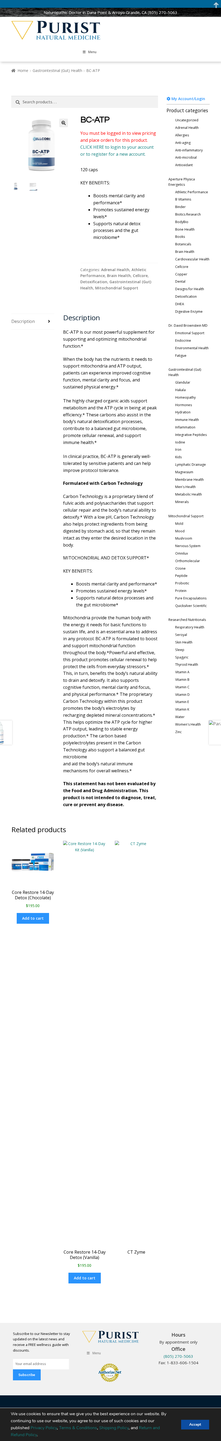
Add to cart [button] (33, 918)
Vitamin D (182, 694)
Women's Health (188, 724)
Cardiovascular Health (192, 259)
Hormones (183, 405)
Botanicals (183, 244)
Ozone (180, 568)
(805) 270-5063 (162, 12)
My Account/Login (187, 98)
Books (180, 236)
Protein (181, 590)
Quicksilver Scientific (191, 605)
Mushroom (183, 538)
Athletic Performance (191, 192)
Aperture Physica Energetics (181, 182)
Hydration (183, 412)
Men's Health (185, 487)
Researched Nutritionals (187, 619)
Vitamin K (182, 709)
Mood (180, 531)
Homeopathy (185, 397)
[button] (63, 123)
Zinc (178, 732)
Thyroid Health (186, 664)
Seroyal (181, 634)
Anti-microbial (186, 157)
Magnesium (184, 472)
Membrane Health (189, 479)
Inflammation (185, 427)
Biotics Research (188, 214)
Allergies (182, 135)
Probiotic (182, 583)
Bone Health (185, 229)
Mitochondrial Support (116, 287)
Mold (179, 523)
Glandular (182, 382)
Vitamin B (182, 679)
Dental (180, 281)
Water (180, 717)
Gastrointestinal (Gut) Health (57, 70)
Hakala (180, 390)
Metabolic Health (188, 494)
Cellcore (140, 275)
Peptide (181, 575)
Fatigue (181, 355)
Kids (178, 457)
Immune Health (187, 419)
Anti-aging (183, 142)
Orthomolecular (187, 561)
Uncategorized (186, 120)
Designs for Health (189, 289)
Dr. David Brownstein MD (188, 325)
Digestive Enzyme (189, 311)
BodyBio (181, 222)
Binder (180, 207)
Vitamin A (182, 672)
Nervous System (188, 546)
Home (23, 70)
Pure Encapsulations (190, 598)
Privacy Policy (43, 1428)
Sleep (179, 649)
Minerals (182, 502)
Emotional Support (189, 333)
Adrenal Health (115, 269)
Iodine (180, 442)
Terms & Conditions (78, 1428)
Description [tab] (23, 321)
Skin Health (183, 642)
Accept (195, 1424)
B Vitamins (183, 199)
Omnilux (181, 553)
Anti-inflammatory (189, 150)
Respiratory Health (189, 627)
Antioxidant (184, 165)
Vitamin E (182, 702)
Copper (181, 274)
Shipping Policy (114, 1428)
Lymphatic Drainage (190, 464)
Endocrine (183, 340)
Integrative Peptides (191, 434)
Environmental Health (192, 348)
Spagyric (181, 657)
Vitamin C (182, 687)
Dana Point (97, 12)
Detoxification (93, 281)
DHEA (179, 304)
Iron (178, 449)
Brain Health (119, 275)
